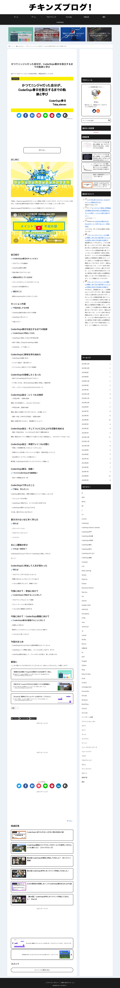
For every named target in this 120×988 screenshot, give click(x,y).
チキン (96, 102)
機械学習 (84, 777)
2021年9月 (96, 450)
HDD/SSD (85, 609)
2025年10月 (96, 368)
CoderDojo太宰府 (87, 540)
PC (82, 652)
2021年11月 (96, 441)
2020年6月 (96, 476)
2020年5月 (96, 480)
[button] (109, 120)
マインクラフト (87, 769)
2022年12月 (96, 394)
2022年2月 (96, 428)
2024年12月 (96, 381)
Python (84, 665)
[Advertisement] (42, 55)
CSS (83, 566)
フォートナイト (87, 751)
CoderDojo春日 (25, 718)
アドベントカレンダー (89, 721)
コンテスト (85, 739)
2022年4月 (96, 420)
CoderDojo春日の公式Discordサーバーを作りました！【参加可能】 (97, 223)
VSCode (84, 695)
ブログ (84, 756)
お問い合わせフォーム (67, 982)
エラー (84, 730)
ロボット (84, 773)
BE (82, 506)
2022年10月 (96, 402)
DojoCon (34, 718)
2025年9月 (96, 372)
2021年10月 (96, 446)
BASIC (84, 501)
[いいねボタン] (13, 708)
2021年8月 (96, 454)
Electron (84, 592)
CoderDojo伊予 (87, 532)
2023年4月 (96, 385)
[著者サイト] (94, 111)
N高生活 (84, 648)
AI (82, 493)
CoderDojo (15, 718)
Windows (85, 700)
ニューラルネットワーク (89, 747)
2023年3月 (96, 390)
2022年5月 (96, 415)
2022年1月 (96, 433)
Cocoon (84, 519)
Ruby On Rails (86, 674)
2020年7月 (96, 471)
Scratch (84, 682)
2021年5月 (96, 467)
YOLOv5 (84, 708)
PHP (83, 657)
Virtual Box (85, 691)
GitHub (84, 601)
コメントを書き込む (42, 970)
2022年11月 (96, 398)
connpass (85, 562)
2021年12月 (96, 437)
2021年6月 (96, 463)
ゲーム (84, 734)
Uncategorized (86, 687)
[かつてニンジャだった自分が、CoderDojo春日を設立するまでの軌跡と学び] (32, 115)
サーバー (84, 743)
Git (83, 596)
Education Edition (88, 588)
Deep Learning (86, 570)
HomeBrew (85, 614)
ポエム (84, 764)
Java (83, 622)
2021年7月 (96, 459)
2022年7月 (96, 411)
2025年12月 (96, 364)
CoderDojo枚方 (87, 549)
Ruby (83, 670)
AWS (83, 497)
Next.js (84, 644)
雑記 (83, 782)
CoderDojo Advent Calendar (91, 527)
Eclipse (84, 583)
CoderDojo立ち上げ (88, 553)
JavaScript (85, 626)
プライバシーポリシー (53, 982)
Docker (84, 575)
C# (82, 514)
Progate (84, 661)
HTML (84, 618)
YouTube (85, 713)
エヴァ (84, 726)
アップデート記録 (87, 717)
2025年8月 (96, 377)
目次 (40, 150)
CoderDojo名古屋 (87, 536)
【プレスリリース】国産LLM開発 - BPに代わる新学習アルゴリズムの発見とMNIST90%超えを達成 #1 (97, 237)
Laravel (84, 635)
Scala (83, 678)
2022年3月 (96, 424)
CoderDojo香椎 (87, 557)
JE (82, 631)
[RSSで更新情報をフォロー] (98, 111)
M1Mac (84, 639)
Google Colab (86, 605)
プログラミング (87, 760)
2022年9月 (96, 407)
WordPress (85, 704)
